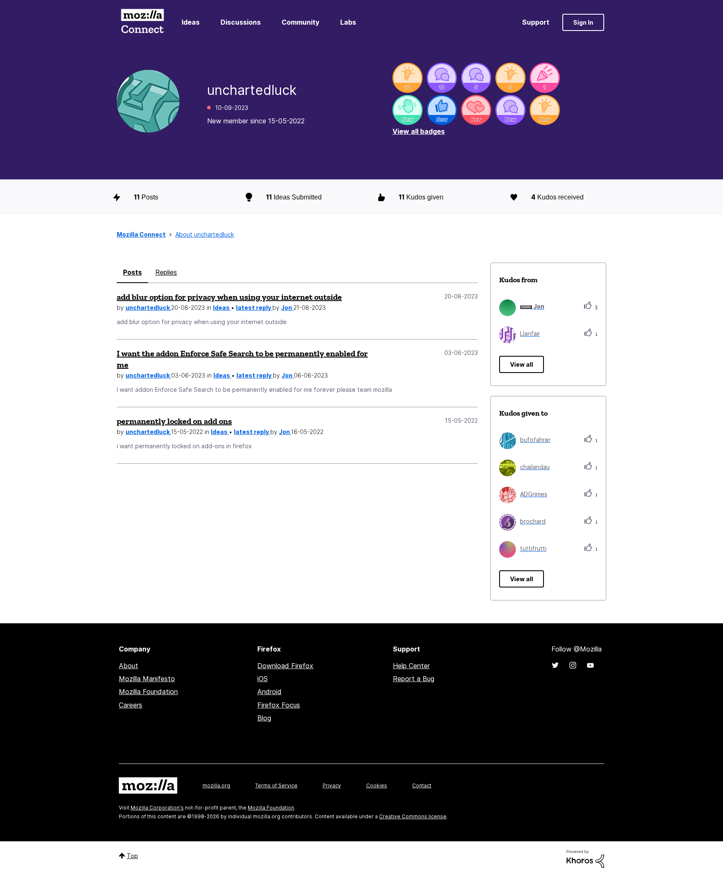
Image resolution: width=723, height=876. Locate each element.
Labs (348, 22)
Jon (287, 307)
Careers (130, 705)
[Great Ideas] (407, 78)
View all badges (418, 131)
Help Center (411, 665)
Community (300, 22)
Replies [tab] (166, 272)
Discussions (240, 22)
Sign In (583, 22)
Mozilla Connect (142, 22)
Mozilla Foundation (148, 691)
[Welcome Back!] (407, 110)
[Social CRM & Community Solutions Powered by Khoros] (585, 858)
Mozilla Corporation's (157, 807)
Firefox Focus (278, 705)
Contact (421, 785)
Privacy (332, 785)
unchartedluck (148, 307)
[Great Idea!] (545, 110)
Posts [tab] (132, 272)
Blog (264, 718)
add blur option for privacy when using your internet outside (229, 297)
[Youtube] (590, 665)
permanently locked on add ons (174, 421)
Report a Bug (413, 678)
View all (521, 364)
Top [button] (132, 855)
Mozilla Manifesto (147, 678)
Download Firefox (285, 665)
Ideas (191, 22)
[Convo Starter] (442, 78)
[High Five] (476, 110)
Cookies (376, 785)
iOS (262, 678)
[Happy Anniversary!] (545, 78)
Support (535, 22)
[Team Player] (442, 110)
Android (269, 691)
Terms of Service (276, 785)
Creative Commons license (412, 816)
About (128, 665)
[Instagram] (573, 665)
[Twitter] (555, 665)
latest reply (254, 307)
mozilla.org (216, 785)
